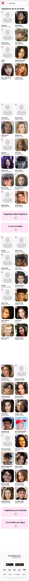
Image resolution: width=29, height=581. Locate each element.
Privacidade (17, 574)
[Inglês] (5, 570)
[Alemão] (24, 570)
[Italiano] (19, 570)
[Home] (14, 556)
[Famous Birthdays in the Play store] (19, 564)
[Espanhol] (9, 570)
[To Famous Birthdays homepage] (2, 3)
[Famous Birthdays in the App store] (9, 564)
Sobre (4, 574)
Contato (10, 574)
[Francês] (14, 570)
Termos (24, 574)
